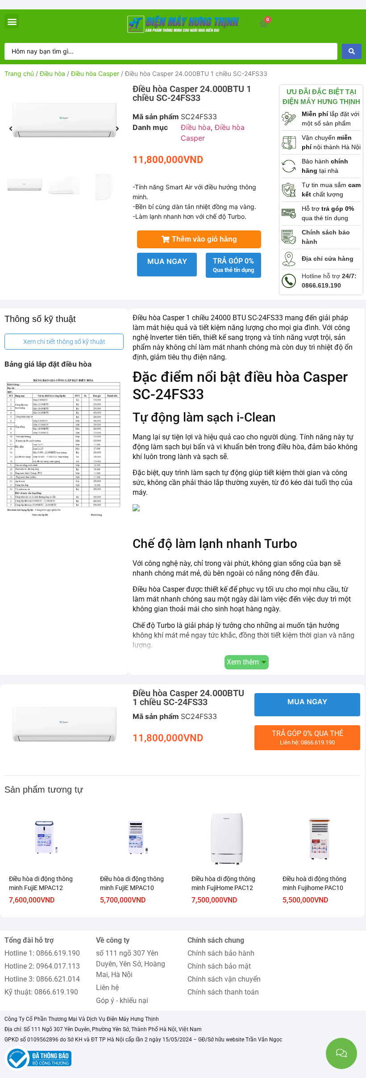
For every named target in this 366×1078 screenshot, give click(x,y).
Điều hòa (52, 73)
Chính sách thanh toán (223, 992)
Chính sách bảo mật (219, 966)
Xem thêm (243, 662)
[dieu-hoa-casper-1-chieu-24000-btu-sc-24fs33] (64, 123)
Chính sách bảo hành (220, 953)
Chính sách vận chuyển (224, 979)
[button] (11, 21)
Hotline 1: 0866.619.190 (42, 953)
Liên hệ (107, 987)
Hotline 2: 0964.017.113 (42, 966)
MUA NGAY (167, 261)
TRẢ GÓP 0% (233, 265)
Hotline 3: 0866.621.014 (42, 979)
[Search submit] (352, 51)
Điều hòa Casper (95, 73)
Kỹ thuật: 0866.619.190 (41, 992)
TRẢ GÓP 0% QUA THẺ (307, 737)
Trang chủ (19, 73)
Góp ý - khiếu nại (122, 1000)
